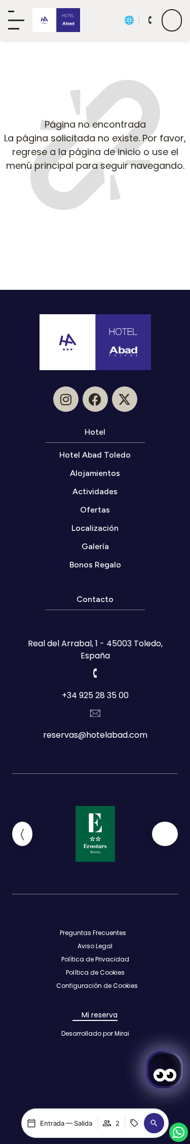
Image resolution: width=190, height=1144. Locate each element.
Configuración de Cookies (97, 985)
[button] (154, 1123)
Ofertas (95, 510)
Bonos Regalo (95, 564)
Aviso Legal (95, 946)
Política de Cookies (95, 972)
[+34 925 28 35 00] (95, 673)
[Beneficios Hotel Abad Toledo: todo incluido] (172, 20)
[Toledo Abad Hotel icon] (56, 20)
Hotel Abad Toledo (95, 455)
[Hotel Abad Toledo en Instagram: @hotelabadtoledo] (66, 399)
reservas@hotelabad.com (95, 735)
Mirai (122, 1033)
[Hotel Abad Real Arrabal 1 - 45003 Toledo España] (95, 621)
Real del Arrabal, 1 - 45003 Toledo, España (95, 649)
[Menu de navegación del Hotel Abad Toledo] (16, 20)
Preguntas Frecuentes (93, 932)
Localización (95, 528)
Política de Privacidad (95, 959)
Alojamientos (95, 473)
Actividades (95, 491)
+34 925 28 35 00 (95, 695)
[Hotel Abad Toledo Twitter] (124, 399)
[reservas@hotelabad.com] (95, 713)
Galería (95, 546)
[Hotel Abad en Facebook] (95, 399)
